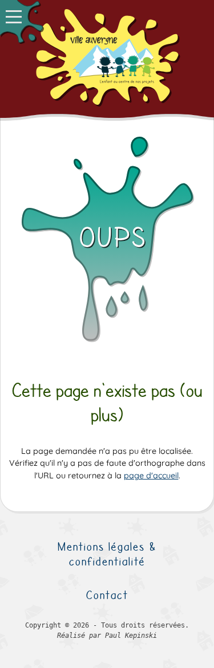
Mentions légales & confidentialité (107, 554)
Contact (107, 595)
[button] (21, 21)
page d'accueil (151, 475)
